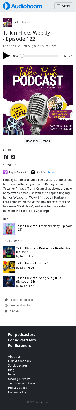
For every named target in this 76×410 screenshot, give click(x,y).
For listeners (19, 345)
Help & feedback (19, 361)
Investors (14, 374)
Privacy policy (17, 388)
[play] (6, 55)
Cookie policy (17, 392)
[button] (63, 6)
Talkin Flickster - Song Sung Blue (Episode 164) (38, 280)
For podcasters (21, 334)
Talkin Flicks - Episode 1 (32, 263)
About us (14, 357)
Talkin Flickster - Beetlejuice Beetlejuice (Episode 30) (43, 250)
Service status (17, 365)
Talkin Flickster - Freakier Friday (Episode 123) (44, 227)
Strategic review (19, 379)
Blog (11, 370)
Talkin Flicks (21, 22)
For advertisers (22, 340)
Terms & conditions (21, 383)
